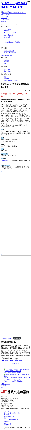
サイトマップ (7, 411)
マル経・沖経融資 (9, 51)
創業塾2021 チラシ (6, 338)
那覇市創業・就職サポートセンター (12, 360)
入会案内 (3, 21)
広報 (5, 418)
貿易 (5, 63)
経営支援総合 (7, 29)
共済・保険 (7, 69)
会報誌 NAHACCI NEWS (11, 80)
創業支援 (6, 31)
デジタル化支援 (8, 34)
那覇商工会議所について (8, 14)
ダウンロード (17, 338)
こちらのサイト (5, 160)
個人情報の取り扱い (9, 416)
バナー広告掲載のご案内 (11, 419)
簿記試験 (6, 62)
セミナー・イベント (6, 55)
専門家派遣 (7, 37)
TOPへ (8, 384)
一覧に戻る (15, 363)
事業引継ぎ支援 (8, 36)
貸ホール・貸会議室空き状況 (12, 413)
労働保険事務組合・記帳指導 (12, 42)
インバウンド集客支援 (10, 32)
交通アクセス (4, 16)
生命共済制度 (7, 71)
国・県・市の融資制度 (10, 52)
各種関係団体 (7, 425)
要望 (5, 77)
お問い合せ (4, 18)
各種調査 (7, 78)
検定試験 (6, 60)
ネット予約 (5, 11)
